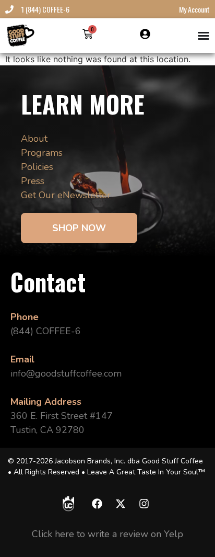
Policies (37, 167)
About (34, 138)
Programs (42, 152)
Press (32, 181)
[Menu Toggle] (203, 35)
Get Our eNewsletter (66, 195)
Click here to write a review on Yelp (107, 534)
